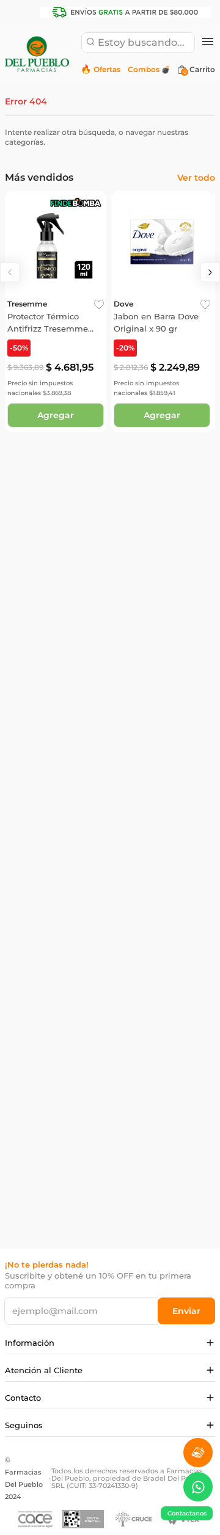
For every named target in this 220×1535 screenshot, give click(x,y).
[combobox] (138, 42)
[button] (207, 42)
